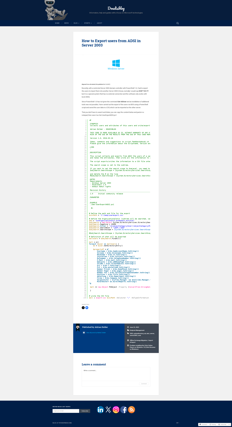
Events (87, 23)
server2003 (133, 335)
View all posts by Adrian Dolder (96, 333)
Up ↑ (177, 423)
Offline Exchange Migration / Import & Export (141, 341)
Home (57, 23)
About (99, 23)
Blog (76, 23)
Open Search (177, 23)
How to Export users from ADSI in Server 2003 (111, 43)
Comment (144, 383)
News (66, 23)
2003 (131, 333)
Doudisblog (116, 8)
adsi (148, 333)
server (152, 333)
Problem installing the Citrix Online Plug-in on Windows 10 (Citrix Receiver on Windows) (142, 347)
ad (145, 333)
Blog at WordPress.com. (62, 423)
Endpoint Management (137, 330)
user (139, 335)
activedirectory (139, 333)
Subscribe (85, 411)
